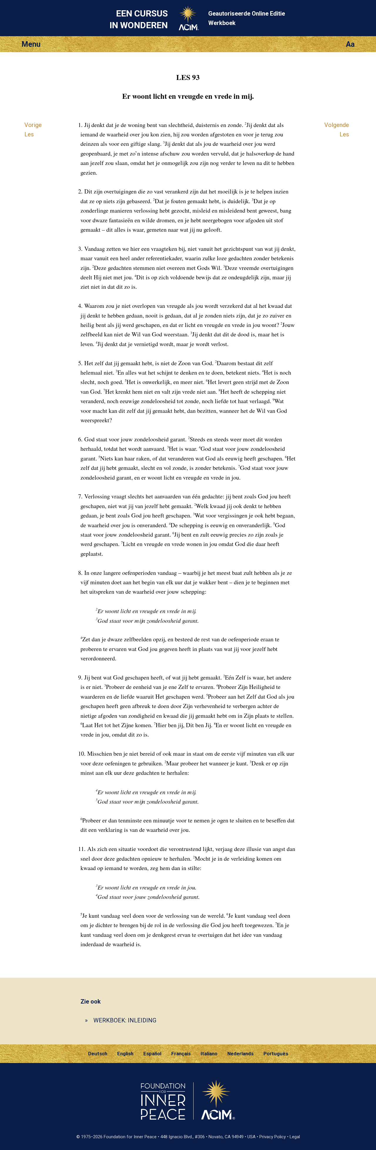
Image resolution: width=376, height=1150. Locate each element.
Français (181, 1053)
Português (275, 1053)
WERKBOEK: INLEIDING (124, 1020)
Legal (295, 1136)
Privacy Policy (272, 1136)
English (125, 1053)
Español (152, 1053)
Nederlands (240, 1053)
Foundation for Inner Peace (130, 1136)
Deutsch (97, 1053)
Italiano (209, 1053)
